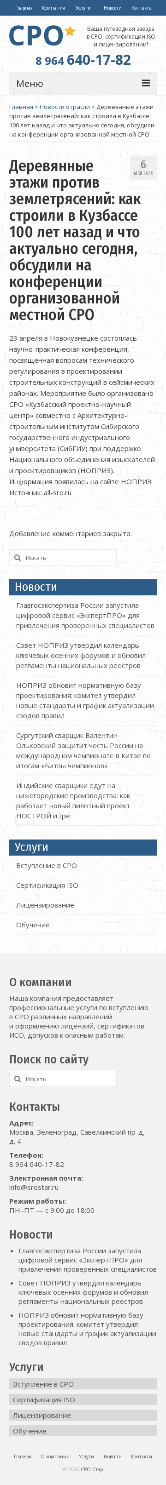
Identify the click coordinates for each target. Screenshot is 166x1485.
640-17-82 (83, 59)
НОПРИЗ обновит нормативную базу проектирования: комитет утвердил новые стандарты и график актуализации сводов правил (87, 1328)
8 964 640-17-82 (36, 1164)
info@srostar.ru (34, 1187)
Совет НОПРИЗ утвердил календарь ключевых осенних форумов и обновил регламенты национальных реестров (81, 655)
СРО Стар (92, 1469)
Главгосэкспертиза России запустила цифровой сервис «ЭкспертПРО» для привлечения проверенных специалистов (85, 615)
